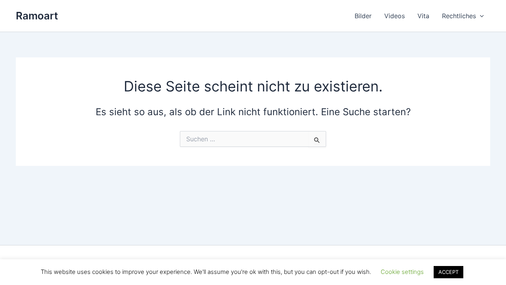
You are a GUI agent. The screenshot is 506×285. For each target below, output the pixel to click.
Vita (423, 16)
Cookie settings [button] (402, 272)
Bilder (363, 16)
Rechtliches (459, 16)
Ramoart (37, 16)
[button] (480, 16)
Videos (394, 16)
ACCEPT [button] (448, 272)
